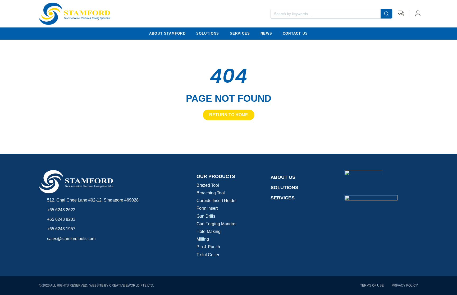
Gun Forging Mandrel (216, 224)
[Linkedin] (63, 249)
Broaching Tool (210, 193)
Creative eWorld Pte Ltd (131, 285)
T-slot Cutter (207, 254)
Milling (202, 239)
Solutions (207, 33)
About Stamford (167, 33)
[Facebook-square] (42, 249)
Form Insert (207, 208)
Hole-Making (208, 231)
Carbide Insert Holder (216, 200)
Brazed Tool (207, 185)
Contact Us (295, 33)
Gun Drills (205, 216)
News (266, 33)
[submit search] (386, 13)
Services (240, 33)
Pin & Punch (208, 247)
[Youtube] (53, 249)
